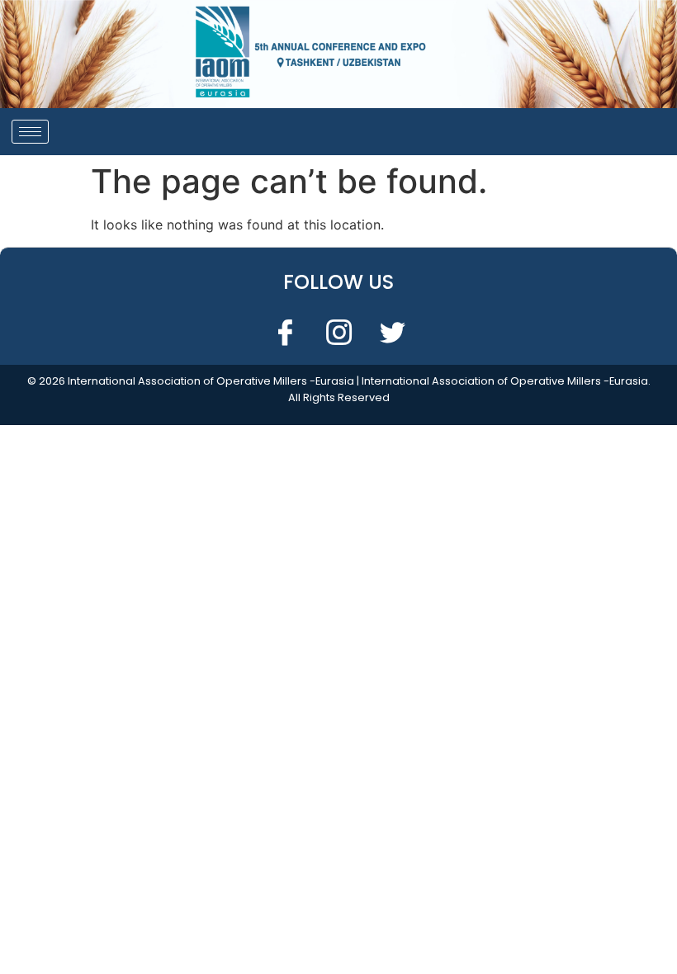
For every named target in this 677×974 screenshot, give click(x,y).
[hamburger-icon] (30, 132)
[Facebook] (284, 331)
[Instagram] (338, 331)
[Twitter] (392, 331)
